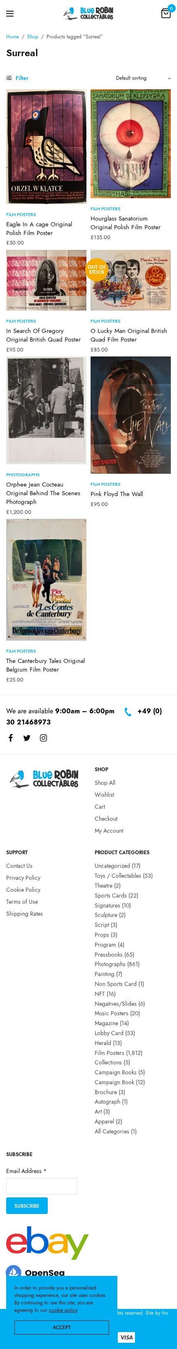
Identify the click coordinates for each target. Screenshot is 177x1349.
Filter (21, 78)
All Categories (112, 1131)
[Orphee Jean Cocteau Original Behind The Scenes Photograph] (46, 410)
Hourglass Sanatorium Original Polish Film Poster (126, 223)
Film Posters (21, 214)
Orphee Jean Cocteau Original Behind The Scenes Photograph (43, 493)
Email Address (26, 1171)
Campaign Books (116, 1072)
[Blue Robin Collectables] (88, 13)
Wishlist (104, 795)
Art (98, 1111)
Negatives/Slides (116, 1004)
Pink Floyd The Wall (117, 494)
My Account (109, 830)
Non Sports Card (116, 984)
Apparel (104, 1121)
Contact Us (19, 866)
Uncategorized (112, 866)
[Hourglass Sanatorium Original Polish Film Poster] (131, 143)
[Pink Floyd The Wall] (131, 415)
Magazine (106, 1023)
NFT (100, 994)
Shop (32, 36)
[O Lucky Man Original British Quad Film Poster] (131, 280)
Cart (100, 807)
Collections (108, 1062)
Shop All (105, 783)
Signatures (107, 905)
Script (102, 925)
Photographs (23, 474)
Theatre (103, 885)
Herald (103, 1043)
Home (12, 36)
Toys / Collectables (118, 876)
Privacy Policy (23, 878)
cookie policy (63, 1310)
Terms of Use (22, 902)
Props (102, 935)
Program (105, 944)
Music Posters (111, 1013)
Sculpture (106, 915)
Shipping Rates (24, 914)
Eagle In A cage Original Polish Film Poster (39, 229)
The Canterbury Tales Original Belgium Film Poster (45, 665)
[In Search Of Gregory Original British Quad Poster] (46, 280)
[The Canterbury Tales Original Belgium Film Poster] (46, 579)
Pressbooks (109, 954)
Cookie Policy (23, 890)
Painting (104, 974)
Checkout (106, 819)
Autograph (107, 1102)
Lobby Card (109, 1033)
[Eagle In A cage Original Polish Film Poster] (46, 146)
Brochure (106, 1092)
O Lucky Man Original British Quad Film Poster (129, 335)
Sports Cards (111, 895)
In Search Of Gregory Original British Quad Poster (43, 335)
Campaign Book (114, 1082)
